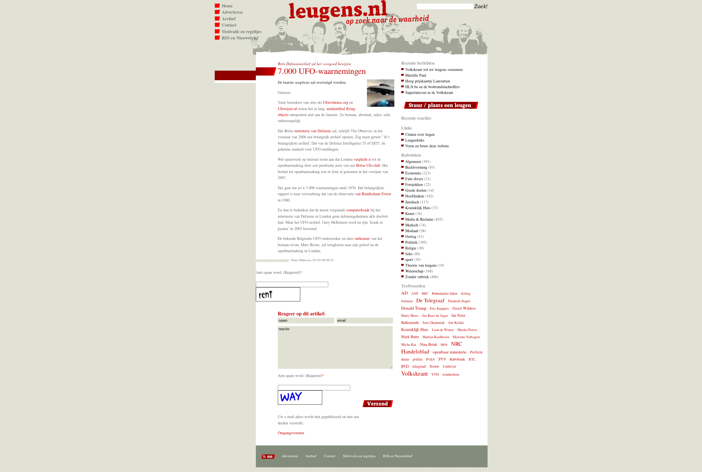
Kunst (409, 213)
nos (444, 344)
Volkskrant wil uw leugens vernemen (434, 69)
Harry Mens (409, 315)
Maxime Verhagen (466, 336)
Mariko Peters (467, 329)
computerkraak (357, 209)
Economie (413, 172)
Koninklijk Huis (417, 207)
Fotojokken (414, 184)
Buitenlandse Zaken (444, 293)
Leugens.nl (338, 10)
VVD (435, 374)
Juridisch (412, 202)
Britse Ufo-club (368, 165)
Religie (410, 248)
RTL (472, 359)
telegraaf (419, 366)
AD (404, 293)
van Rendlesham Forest (373, 193)
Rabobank (457, 359)
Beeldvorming (416, 167)
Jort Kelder (456, 322)
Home (227, 6)
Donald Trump (413, 308)
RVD (405, 366)
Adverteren (232, 12)
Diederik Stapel (459, 301)
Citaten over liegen (420, 134)
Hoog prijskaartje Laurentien (427, 81)
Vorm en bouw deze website (427, 145)
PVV (442, 359)
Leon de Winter (443, 329)
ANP (414, 293)
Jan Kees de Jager (435, 315)
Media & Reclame (419, 219)
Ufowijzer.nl (287, 108)
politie (418, 359)
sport (409, 259)
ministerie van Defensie (313, 130)
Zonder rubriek (417, 276)
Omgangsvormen (291, 432)
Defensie (407, 301)
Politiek (411, 242)
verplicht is (362, 159)
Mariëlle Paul (415, 75)
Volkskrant (414, 373)
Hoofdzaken (414, 195)
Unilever (449, 366)
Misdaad (411, 230)
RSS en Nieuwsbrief (240, 38)
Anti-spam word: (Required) (278, 272)
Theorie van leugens (421, 265)
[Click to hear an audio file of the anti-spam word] (325, 294)
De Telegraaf (430, 300)
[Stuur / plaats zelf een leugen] (439, 110)
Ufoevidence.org (335, 102)
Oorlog (410, 236)
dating (466, 293)
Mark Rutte (410, 336)
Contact (229, 25)
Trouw (434, 366)
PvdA (430, 359)
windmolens (450, 374)
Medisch (411, 225)
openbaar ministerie (449, 352)
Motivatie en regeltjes (241, 31)
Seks (408, 253)
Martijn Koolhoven (436, 337)
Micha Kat (408, 344)
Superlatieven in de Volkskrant (429, 92)
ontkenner (362, 238)
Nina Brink (428, 344)
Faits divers (414, 178)
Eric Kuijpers (439, 308)
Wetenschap (414, 271)
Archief (229, 19)
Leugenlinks (414, 140)
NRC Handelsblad (431, 347)
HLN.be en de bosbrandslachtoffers (432, 86)
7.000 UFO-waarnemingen (322, 71)
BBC (425, 293)
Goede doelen (415, 190)
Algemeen (413, 161)
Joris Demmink (434, 322)
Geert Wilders (464, 308)
